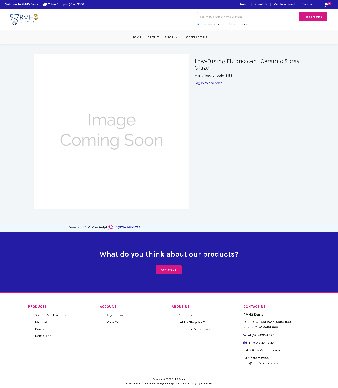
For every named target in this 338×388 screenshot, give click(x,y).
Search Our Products (51, 315)
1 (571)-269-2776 (262, 335)
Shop (169, 37)
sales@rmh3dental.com (261, 350)
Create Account (284, 4)
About (153, 37)
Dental (40, 329)
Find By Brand (239, 24)
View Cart (114, 322)
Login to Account (120, 315)
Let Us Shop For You (194, 322)
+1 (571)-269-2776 (127, 227)
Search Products (211, 24)
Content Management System (163, 383)
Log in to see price (208, 83)
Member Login (311, 4)
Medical (41, 322)
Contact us (168, 269)
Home (244, 4)
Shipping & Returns (194, 329)
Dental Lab (43, 336)
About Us (261, 4)
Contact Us (196, 37)
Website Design (189, 383)
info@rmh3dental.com (260, 363)
